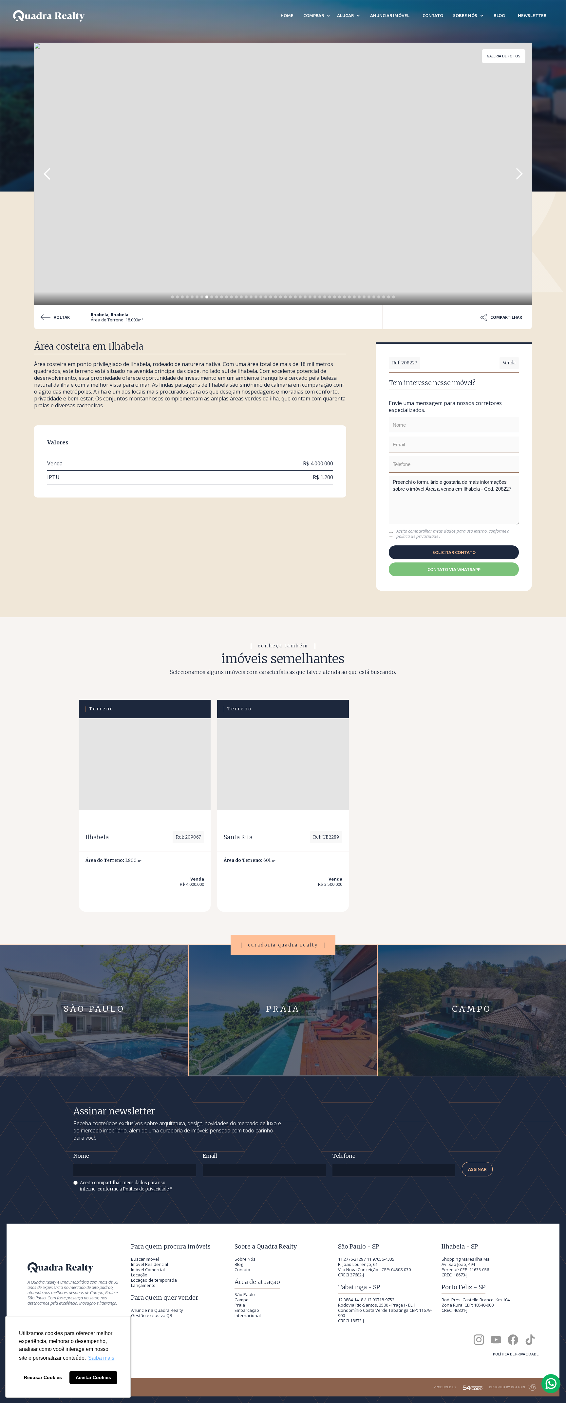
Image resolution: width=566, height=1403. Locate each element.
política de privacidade (417, 536)
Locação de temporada (154, 1280)
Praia (240, 1305)
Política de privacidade (146, 1189)
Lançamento (143, 1285)
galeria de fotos (503, 55)
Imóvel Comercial (148, 1269)
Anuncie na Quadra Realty (157, 1310)
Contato (242, 1269)
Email (210, 1156)
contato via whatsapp (454, 569)
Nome (81, 1156)
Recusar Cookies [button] (43, 1377)
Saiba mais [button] (101, 1358)
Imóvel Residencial (149, 1264)
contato (433, 15)
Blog (239, 1264)
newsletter (532, 15)
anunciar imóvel (389, 15)
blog (499, 15)
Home (287, 15)
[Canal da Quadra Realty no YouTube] (496, 1339)
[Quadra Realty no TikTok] (530, 1339)
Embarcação (247, 1310)
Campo (242, 1300)
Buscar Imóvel (145, 1259)
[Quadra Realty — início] (49, 16)
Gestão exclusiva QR (151, 1315)
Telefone (343, 1156)
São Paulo (245, 1294)
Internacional (248, 1315)
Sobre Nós (245, 1259)
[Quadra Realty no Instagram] (479, 1339)
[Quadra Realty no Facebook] (513, 1339)
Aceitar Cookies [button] (93, 1377)
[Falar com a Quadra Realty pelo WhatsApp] (551, 1383)
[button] (47, 174)
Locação (139, 1275)
